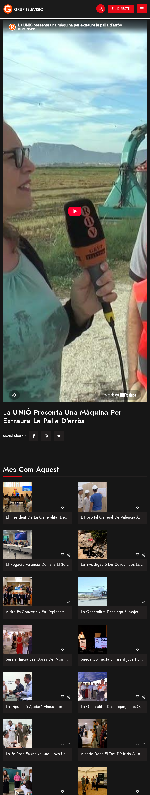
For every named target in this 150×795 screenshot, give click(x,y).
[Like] (62, 507)
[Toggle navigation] (142, 8)
